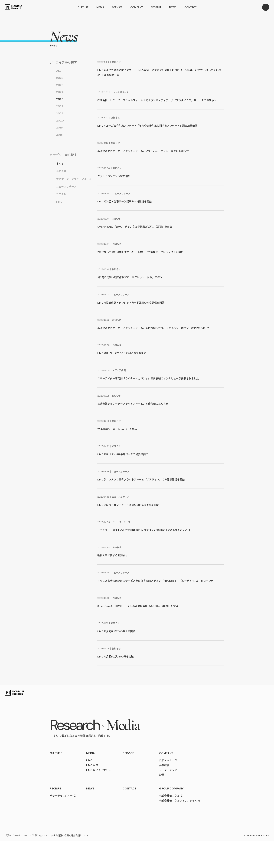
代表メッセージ (168, 760)
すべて (60, 163)
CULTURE (83, 7)
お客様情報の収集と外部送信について (70, 835)
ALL (58, 71)
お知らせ (61, 171)
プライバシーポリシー (16, 835)
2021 (59, 113)
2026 (59, 78)
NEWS (172, 7)
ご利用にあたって (39, 835)
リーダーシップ (168, 770)
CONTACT (190, 7)
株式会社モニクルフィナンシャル (178, 800)
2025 (59, 85)
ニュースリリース (66, 186)
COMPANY (136, 7)
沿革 (161, 774)
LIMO (59, 202)
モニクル (61, 194)
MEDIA (100, 7)
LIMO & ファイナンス (98, 770)
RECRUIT (156, 7)
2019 (59, 127)
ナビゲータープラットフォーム (74, 179)
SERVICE (117, 7)
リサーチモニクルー (61, 795)
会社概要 (164, 765)
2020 (60, 120)
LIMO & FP (92, 765)
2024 (60, 92)
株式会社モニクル (169, 795)
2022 (59, 106)
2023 (59, 99)
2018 (59, 135)
